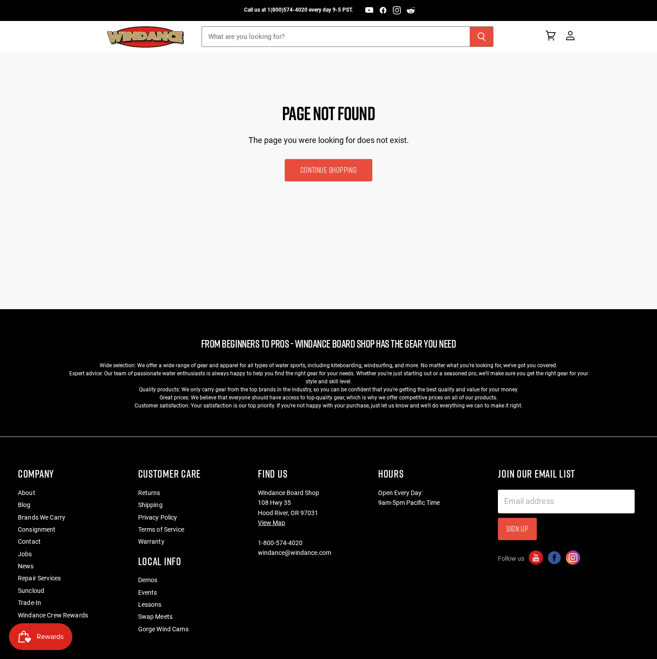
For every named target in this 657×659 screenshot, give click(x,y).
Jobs (25, 554)
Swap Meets (155, 616)
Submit (607, 636)
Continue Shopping (328, 170)
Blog (24, 504)
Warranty (151, 541)
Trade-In (29, 602)
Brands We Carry (41, 517)
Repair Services (39, 578)
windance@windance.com (294, 552)
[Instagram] (397, 10)
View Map (271, 522)
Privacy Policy (157, 517)
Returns (149, 492)
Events (147, 592)
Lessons (150, 604)
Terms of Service (161, 529)
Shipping (150, 504)
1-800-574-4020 (280, 542)
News (26, 566)
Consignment (37, 529)
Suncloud (31, 590)
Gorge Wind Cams (163, 629)
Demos (148, 579)
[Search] (481, 36)
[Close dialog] (647, 521)
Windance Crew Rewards (53, 615)
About (26, 492)
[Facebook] (383, 10)
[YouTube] (369, 10)
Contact (29, 541)
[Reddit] (411, 10)
